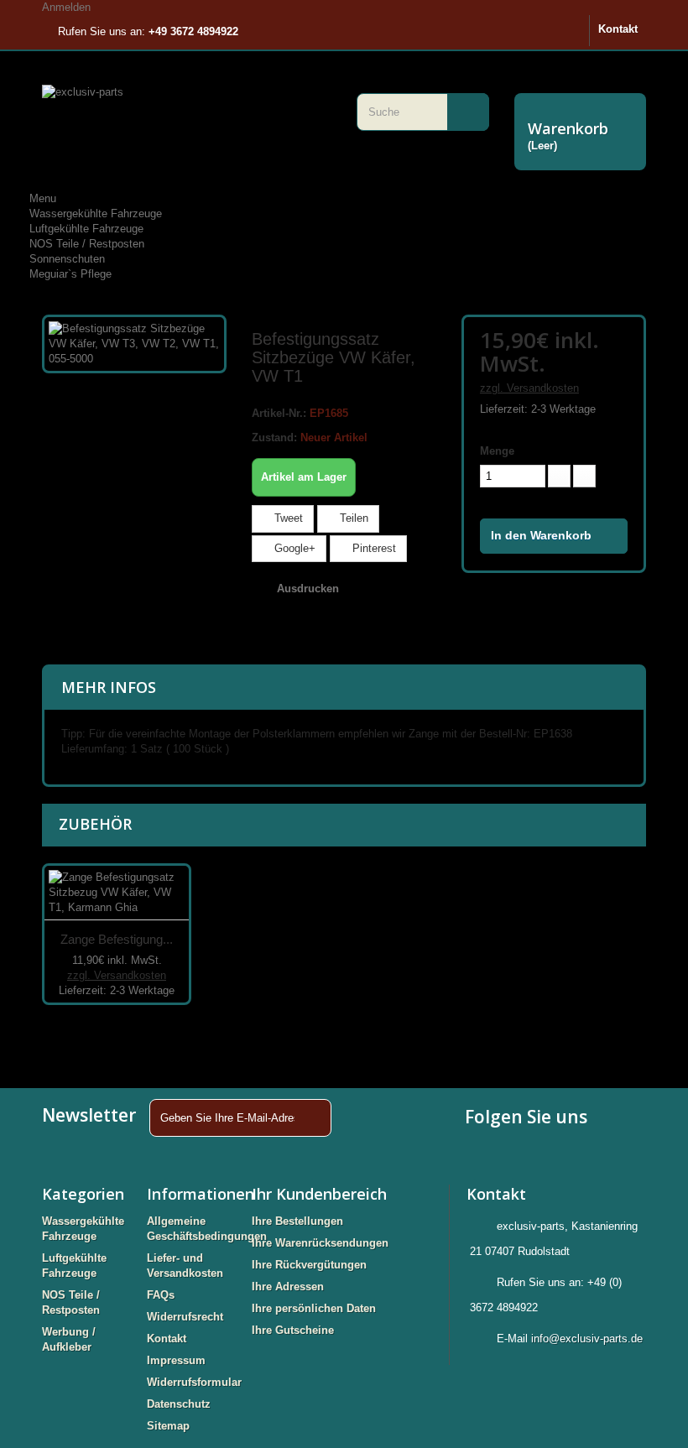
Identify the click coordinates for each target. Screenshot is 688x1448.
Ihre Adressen (288, 1286)
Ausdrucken (308, 588)
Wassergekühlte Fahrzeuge (95, 213)
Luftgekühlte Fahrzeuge (86, 228)
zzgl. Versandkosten (529, 388)
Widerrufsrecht (185, 1316)
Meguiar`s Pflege (70, 274)
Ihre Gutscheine (293, 1330)
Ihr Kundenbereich (319, 1194)
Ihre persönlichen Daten (314, 1308)
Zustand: (274, 437)
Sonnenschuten (67, 259)
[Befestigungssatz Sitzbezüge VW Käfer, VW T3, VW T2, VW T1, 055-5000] (134, 342)
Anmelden (66, 7)
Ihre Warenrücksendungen (320, 1243)
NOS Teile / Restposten (86, 243)
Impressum (176, 1360)
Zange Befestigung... (116, 939)
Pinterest (372, 548)
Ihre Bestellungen (297, 1221)
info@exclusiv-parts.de (587, 1338)
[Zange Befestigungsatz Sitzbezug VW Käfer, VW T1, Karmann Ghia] (116, 893)
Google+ (293, 548)
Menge (497, 451)
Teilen (352, 518)
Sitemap (168, 1425)
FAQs (161, 1295)
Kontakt (618, 29)
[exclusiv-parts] (186, 114)
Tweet (287, 518)
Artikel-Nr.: (279, 413)
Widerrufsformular (194, 1382)
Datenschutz (179, 1404)
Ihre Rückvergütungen (309, 1264)
